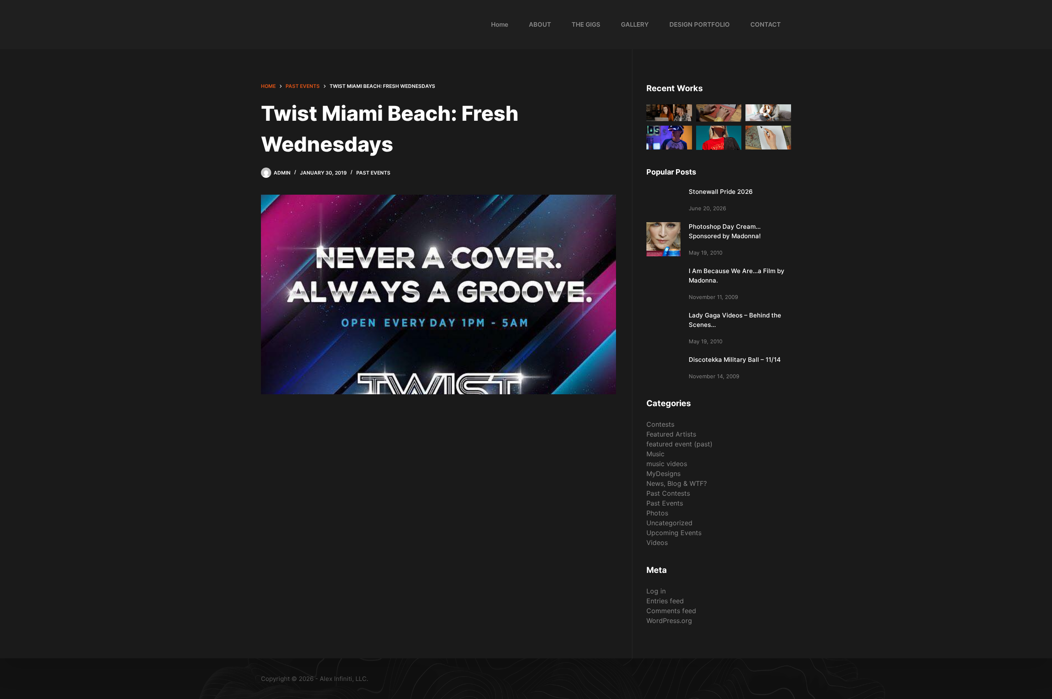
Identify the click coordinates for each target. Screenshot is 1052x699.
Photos (657, 513)
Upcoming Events (673, 533)
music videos (666, 464)
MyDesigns (663, 473)
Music (655, 454)
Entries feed (665, 601)
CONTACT (765, 24)
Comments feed (671, 611)
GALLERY (635, 24)
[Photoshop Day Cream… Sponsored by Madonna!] (663, 239)
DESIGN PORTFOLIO (699, 24)
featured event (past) (679, 444)
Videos (657, 542)
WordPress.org (669, 620)
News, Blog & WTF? (676, 483)
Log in (656, 591)
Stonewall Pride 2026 (721, 191)
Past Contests (668, 493)
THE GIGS (586, 24)
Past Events (373, 173)
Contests (660, 424)
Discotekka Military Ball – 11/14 (735, 359)
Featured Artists (671, 434)
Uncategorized (669, 523)
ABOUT (540, 24)
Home (499, 24)
